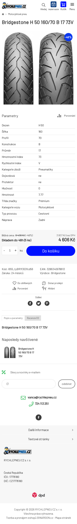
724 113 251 (42, 403)
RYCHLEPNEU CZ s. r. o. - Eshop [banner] (14, 6)
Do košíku (50, 250)
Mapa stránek (63, 517)
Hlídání (51, 288)
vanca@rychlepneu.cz (42, 397)
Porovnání (69, 115)
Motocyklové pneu (17, 14)
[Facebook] (39, 417)
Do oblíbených (25, 283)
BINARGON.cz (45, 517)
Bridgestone (58, 273)
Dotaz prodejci (55, 283)
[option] (38, 68)
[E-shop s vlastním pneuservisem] (3, 14)
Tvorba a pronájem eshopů (21, 517)
